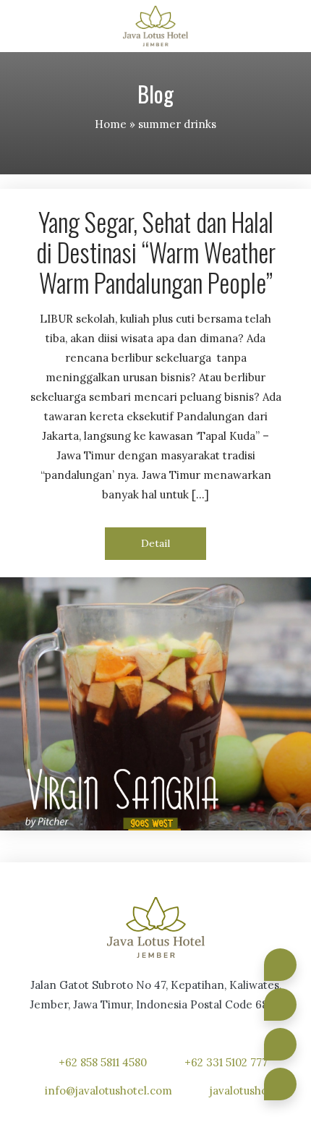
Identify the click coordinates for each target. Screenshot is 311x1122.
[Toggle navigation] (287, 26)
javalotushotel (245, 1090)
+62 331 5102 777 (226, 1062)
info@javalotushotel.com (108, 1090)
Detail (155, 543)
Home (111, 124)
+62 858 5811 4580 (103, 1062)
